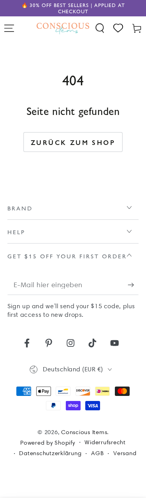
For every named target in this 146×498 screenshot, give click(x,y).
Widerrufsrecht (105, 442)
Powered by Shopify (47, 442)
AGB (97, 453)
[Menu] (9, 28)
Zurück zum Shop (73, 142)
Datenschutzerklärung (50, 453)
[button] (100, 28)
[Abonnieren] (133, 285)
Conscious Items (84, 432)
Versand (124, 453)
